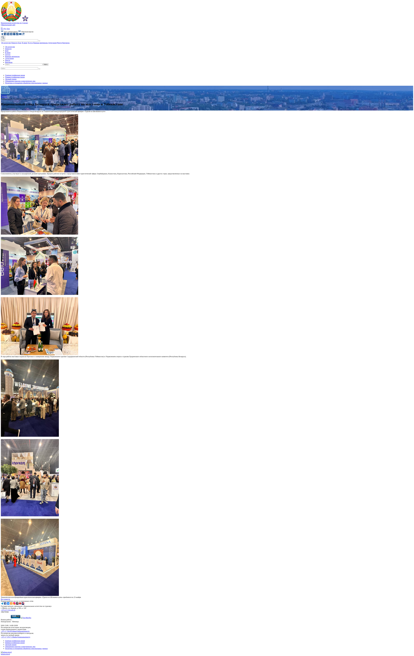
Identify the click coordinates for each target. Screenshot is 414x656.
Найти (46, 64)
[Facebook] (5, 35)
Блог (7, 51)
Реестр (7, 60)
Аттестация (9, 58)
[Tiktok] (17, 35)
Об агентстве (10, 47)
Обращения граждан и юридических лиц (20, 81)
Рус (5, 29)
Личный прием (10, 79)
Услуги (7, 54)
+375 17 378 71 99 (7, 637)
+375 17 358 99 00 (7, 631)
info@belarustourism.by (22, 637)
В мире (7, 53)
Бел (2, 29)
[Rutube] (23, 35)
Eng (8, 29)
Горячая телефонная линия (15, 75)
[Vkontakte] (8, 35)
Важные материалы (12, 56)
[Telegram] (2, 35)
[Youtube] (20, 35)
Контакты (8, 62)
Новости (8, 49)
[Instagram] (14, 35)
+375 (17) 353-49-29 (8, 610)
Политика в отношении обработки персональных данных (26, 83)
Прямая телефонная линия (15, 77)
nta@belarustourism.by (22, 631)
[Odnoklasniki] (11, 35)
